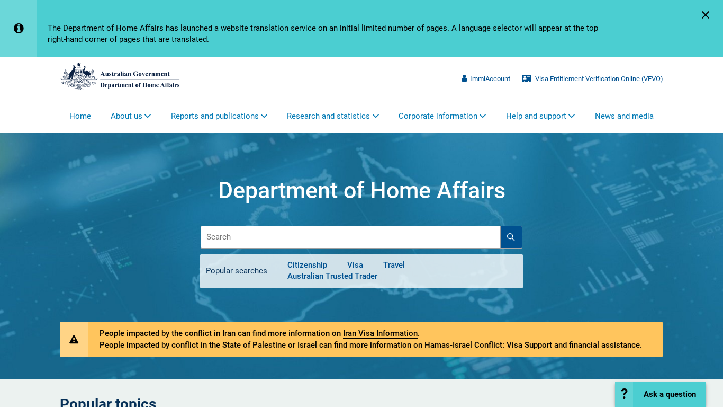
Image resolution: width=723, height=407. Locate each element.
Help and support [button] (536, 116)
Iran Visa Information (380, 333)
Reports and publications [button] (215, 116)
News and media (624, 116)
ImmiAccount (490, 79)
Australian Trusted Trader (332, 276)
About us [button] (126, 116)
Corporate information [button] (438, 116)
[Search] (511, 237)
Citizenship (307, 265)
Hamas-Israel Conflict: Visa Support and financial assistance (532, 345)
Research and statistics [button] (328, 116)
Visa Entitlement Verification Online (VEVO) (598, 79)
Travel (394, 265)
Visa (355, 265)
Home (80, 116)
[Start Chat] (660, 394)
